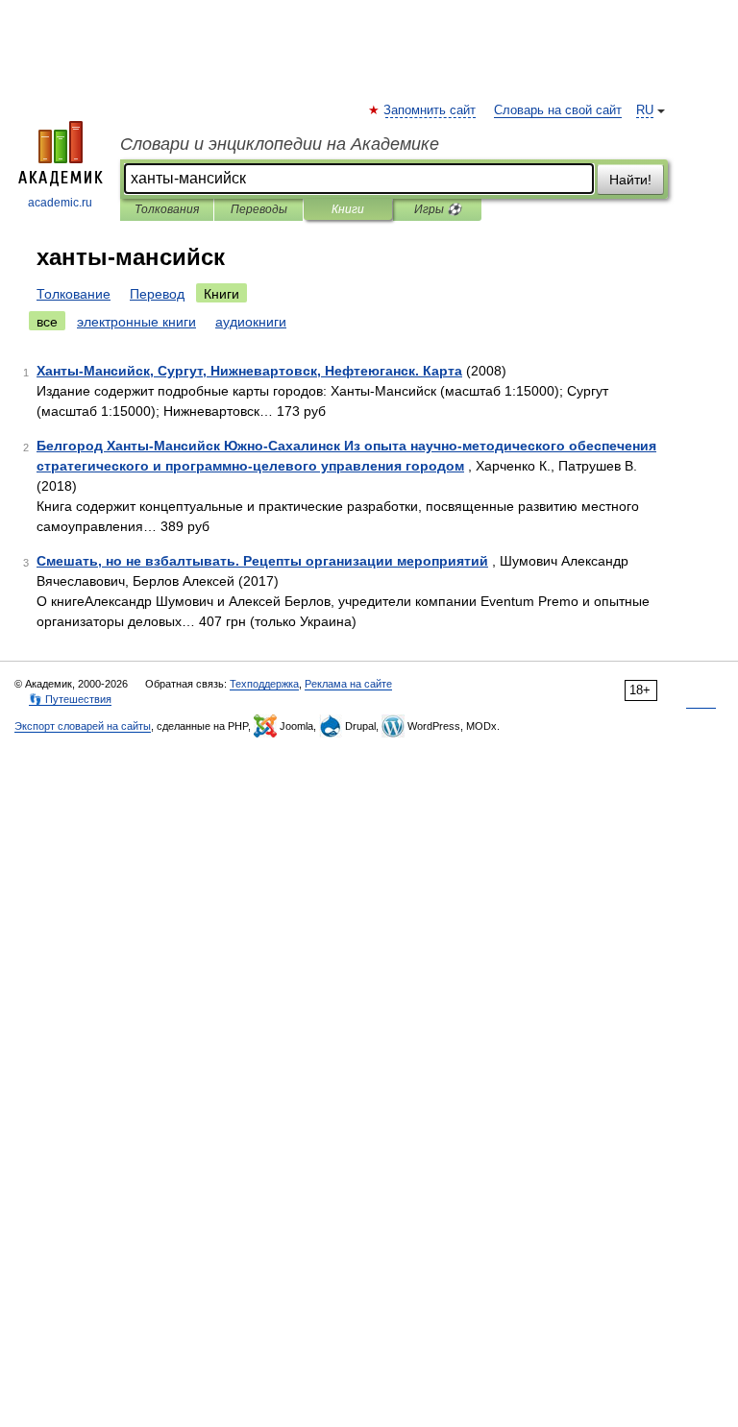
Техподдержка (264, 683)
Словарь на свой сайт (558, 110)
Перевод (157, 294)
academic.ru (60, 202)
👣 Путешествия (70, 699)
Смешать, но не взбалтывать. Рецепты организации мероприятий (262, 560)
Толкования (167, 209)
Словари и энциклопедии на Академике (279, 144)
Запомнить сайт (430, 110)
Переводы (259, 209)
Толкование (74, 294)
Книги (348, 209)
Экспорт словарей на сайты (82, 726)
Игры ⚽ (437, 209)
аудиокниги (250, 321)
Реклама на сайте (348, 683)
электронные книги (136, 321)
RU (644, 110)
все (47, 321)
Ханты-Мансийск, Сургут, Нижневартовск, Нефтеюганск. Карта (249, 370)
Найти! (630, 179)
